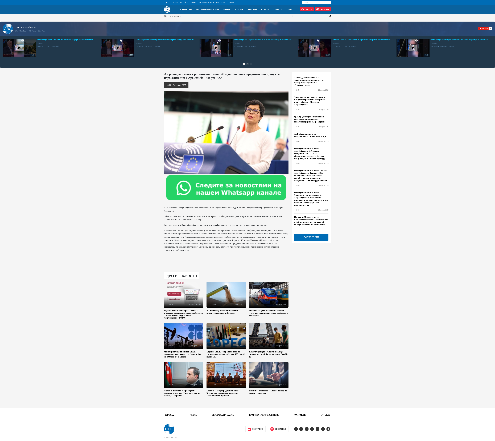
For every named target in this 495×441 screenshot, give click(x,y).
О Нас (166, 2)
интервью (212, 216)
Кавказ (226, 9)
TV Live (231, 2)
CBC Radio (324, 9)
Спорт (289, 9)
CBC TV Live (257, 429)
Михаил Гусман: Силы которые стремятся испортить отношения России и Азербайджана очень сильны (362, 40)
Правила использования (202, 2)
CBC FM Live (280, 429)
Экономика (252, 9)
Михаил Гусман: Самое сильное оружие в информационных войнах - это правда (67, 40)
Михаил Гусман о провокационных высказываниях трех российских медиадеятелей (264, 40)
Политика (238, 9)
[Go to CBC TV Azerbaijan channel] (8, 29)
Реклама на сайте (179, 2)
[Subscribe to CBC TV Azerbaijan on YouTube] (485, 28)
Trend (220, 216)
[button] (251, 64)
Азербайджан (186, 9)
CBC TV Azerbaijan (25, 27)
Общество (278, 9)
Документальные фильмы (207, 9)
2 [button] (247, 64)
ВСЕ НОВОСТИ (311, 237)
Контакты (220, 2)
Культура (265, 9)
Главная (170, 415)
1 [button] (244, 64)
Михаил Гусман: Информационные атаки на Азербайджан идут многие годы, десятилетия (461, 40)
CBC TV (308, 9)
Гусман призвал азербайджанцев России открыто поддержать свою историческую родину (165, 40)
